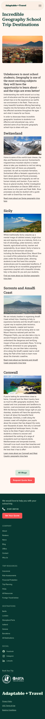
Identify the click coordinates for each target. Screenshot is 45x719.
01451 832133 (12, 509)
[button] (39, 6)
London (5, 616)
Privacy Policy (7, 701)
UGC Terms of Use (8, 706)
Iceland (5, 625)
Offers (4, 549)
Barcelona (6, 633)
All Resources (7, 593)
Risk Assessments (9, 575)
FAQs (4, 589)
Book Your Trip (7, 671)
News (4, 540)
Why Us (5, 558)
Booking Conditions (9, 710)
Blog (4, 544)
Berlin (4, 611)
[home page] (22, 694)
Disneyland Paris (8, 620)
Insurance (6, 571)
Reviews (5, 535)
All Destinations (8, 638)
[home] (16, 6)
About (4, 531)
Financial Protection (9, 580)
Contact (5, 553)
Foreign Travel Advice (10, 598)
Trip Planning (7, 584)
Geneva (5, 629)
